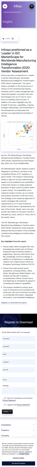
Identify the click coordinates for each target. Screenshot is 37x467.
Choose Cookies (18, 458)
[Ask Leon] (31, 6)
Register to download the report (14, 303)
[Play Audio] (3, 39)
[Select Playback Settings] (12, 38)
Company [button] (5, 435)
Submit (5, 412)
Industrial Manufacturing (12, 12)
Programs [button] (5, 430)
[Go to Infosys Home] (18, 6)
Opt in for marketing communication (18, 399)
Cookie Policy (24, 454)
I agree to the (18, 405)
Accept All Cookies (18, 463)
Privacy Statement (9, 400)
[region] (18, 452)
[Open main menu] (5, 6)
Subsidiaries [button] (6, 425)
